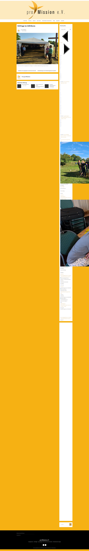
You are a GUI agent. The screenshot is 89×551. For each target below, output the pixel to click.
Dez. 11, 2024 (38, 87)
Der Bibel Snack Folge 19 (64, 441)
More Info (61, 274)
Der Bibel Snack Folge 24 (64, 425)
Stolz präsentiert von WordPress (38, 547)
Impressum (19, 535)
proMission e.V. (44, 540)
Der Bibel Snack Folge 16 (64, 453)
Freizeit (61, 193)
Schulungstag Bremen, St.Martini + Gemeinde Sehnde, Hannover (65, 136)
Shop (54, 20)
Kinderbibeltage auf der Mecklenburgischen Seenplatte (47, 70)
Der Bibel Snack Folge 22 (64, 433)
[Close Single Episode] (69, 383)
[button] (71, 21)
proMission (24, 29)
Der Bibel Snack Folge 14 (64, 461)
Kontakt (62, 20)
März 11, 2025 (24, 85)
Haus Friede (62, 186)
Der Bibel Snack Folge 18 (64, 445)
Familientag (62, 190)
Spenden (58, 20)
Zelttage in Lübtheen (26, 26)
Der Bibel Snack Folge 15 (64, 457)
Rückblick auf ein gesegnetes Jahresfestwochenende (27, 70)
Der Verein (39, 20)
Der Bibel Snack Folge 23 (64, 429)
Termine (29, 20)
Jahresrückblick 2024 (25, 84)
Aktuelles (25, 20)
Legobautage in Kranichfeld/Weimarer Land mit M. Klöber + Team (65, 117)
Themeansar (54, 547)
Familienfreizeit (63, 188)
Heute (61, 42)
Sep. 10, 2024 (52, 87)
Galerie (34, 20)
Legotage (61, 272)
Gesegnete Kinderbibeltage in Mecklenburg (52, 85)
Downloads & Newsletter (47, 20)
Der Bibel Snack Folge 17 (64, 449)
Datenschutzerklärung (20, 533)
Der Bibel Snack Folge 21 (64, 437)
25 (60, 114)
